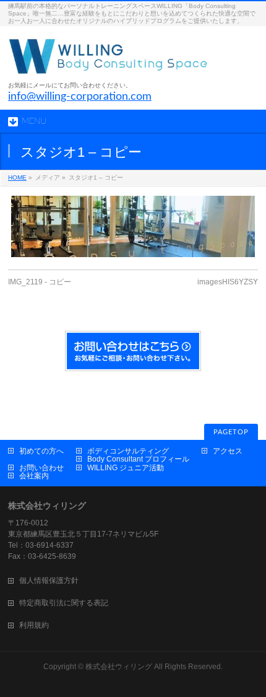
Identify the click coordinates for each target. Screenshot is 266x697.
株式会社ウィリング (118, 666)
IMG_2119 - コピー (39, 282)
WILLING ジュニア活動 (125, 467)
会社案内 (34, 475)
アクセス (227, 451)
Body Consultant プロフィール (138, 459)
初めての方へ (41, 451)
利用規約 (34, 625)
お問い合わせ (41, 467)
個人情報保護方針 (49, 580)
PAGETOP (231, 432)
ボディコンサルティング (128, 451)
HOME (17, 177)
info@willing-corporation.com (80, 96)
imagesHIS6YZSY (227, 282)
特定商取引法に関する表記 (63, 602)
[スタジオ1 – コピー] (133, 226)
